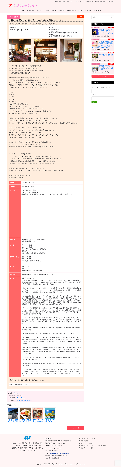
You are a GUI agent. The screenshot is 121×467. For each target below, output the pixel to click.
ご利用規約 (78, 1)
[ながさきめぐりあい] (22, 5)
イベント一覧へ (75, 428)
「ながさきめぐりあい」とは (35, 10)
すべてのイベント (103, 76)
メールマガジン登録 (84, 10)
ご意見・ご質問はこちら (59, 1)
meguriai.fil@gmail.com (24, 400)
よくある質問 (96, 10)
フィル (16, 393)
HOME (22, 10)
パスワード (95, 94)
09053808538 (21, 398)
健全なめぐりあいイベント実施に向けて (104, 1)
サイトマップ (70, 1)
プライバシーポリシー (87, 1)
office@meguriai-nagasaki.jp (59, 453)
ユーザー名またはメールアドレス (102, 87)
